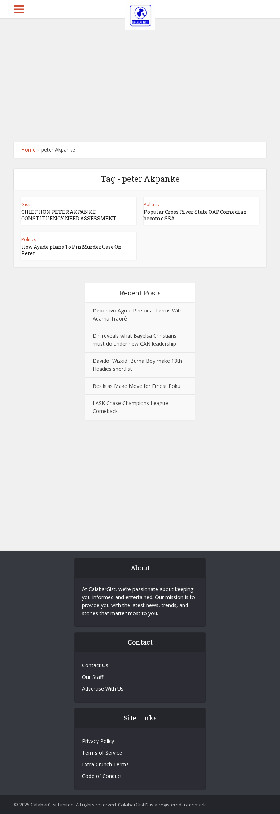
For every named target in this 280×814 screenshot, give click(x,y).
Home (28, 149)
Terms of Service (102, 752)
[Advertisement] (140, 80)
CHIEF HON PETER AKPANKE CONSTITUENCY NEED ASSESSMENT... (70, 215)
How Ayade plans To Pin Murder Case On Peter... (71, 250)
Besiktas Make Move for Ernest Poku (136, 385)
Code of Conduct (102, 775)
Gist (25, 204)
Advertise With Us (103, 688)
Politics (151, 204)
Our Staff (92, 676)
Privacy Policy (98, 741)
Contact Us (95, 665)
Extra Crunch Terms (105, 764)
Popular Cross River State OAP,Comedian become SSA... (195, 215)
